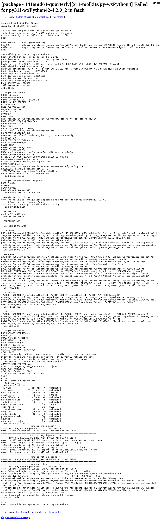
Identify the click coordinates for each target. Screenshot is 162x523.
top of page (21, 512)
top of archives (42, 17)
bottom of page (23, 17)
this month (58, 17)
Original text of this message (15, 517)
